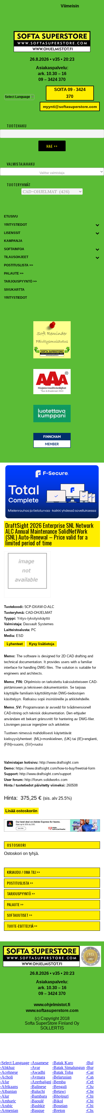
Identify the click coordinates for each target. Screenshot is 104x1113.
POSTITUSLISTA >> (20, 883)
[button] (52, 491)
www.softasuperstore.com (52, 1010)
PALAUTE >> (15, 904)
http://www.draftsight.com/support (45, 774)
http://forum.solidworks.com (46, 780)
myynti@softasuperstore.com (70, 107)
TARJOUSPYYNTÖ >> (21, 893)
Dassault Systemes (38, 624)
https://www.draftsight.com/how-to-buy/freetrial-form (55, 768)
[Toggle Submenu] (97, 225)
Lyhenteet (15, 644)
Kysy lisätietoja (41, 644)
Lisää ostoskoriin (21, 810)
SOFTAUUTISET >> (19, 915)
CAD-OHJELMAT (39, 613)
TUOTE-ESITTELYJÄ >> (22, 926)
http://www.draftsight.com (59, 762)
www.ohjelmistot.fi (52, 1004)
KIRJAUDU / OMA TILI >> (23, 872)
